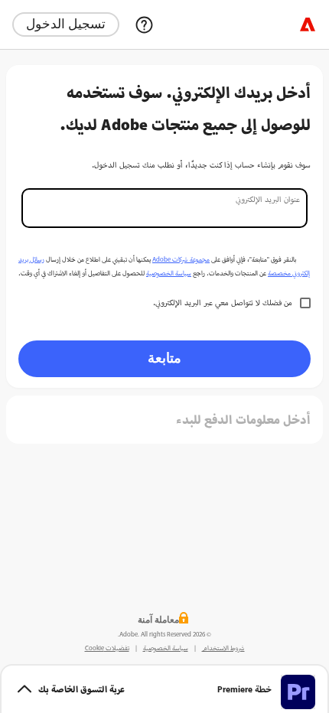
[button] (164, 688)
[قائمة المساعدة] (144, 24)
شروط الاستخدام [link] (223, 648)
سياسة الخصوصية (168, 273)
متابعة (164, 357)
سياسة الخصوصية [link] (165, 648)
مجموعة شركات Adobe (181, 259)
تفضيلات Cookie (107, 648)
